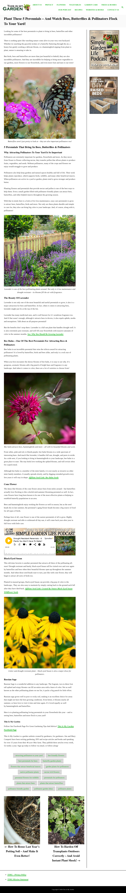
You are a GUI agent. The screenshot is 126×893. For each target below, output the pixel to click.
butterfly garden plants (52, 761)
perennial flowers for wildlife (27, 778)
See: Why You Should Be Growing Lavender (45, 334)
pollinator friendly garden (18, 789)
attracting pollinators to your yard (29, 755)
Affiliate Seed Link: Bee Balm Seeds (44, 477)
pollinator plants (64, 789)
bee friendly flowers (56, 755)
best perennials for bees (28, 761)
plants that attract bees (26, 783)
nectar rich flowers (51, 772)
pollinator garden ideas (43, 789)
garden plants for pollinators (57, 766)
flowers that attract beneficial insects (25, 766)
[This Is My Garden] (16, 7)
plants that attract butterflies (51, 783)
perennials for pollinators (54, 778)
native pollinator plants (29, 772)
